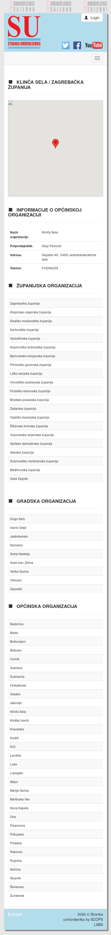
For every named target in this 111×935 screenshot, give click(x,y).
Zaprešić (16, 589)
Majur (14, 781)
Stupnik (15, 878)
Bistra (14, 632)
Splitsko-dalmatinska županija (31, 443)
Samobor (16, 545)
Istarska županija (22, 452)
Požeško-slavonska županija (30, 391)
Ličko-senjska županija (26, 373)
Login (95, 17)
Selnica (15, 869)
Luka (13, 764)
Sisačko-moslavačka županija (31, 321)
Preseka (16, 843)
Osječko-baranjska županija (29, 417)
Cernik (14, 659)
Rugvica (16, 860)
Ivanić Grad (18, 527)
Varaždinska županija (25, 338)
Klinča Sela (18, 711)
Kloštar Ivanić (19, 720)
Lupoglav (16, 773)
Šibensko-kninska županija (29, 426)
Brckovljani (18, 641)
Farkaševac (18, 685)
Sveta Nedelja (20, 554)
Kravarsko (17, 729)
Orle (13, 816)
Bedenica (16, 624)
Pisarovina (17, 825)
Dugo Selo (17, 518)
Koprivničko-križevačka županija (33, 347)
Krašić (14, 738)
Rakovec (16, 851)
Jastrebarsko (19, 536)
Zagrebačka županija (25, 303)
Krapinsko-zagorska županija (30, 312)
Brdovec (16, 650)
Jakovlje (16, 702)
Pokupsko (17, 834)
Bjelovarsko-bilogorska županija (32, 356)
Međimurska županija (25, 469)
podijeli (16, 914)
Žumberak (17, 895)
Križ (12, 746)
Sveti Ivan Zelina (21, 562)
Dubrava (16, 667)
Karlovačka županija (24, 329)
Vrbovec (16, 580)
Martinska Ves (20, 799)
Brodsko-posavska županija (29, 399)
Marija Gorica (19, 790)
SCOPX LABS (97, 922)
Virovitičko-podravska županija (31, 382)
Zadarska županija (23, 408)
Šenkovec (17, 886)
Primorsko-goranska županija (30, 364)
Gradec (15, 694)
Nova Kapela (19, 808)
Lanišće (15, 755)
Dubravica (17, 676)
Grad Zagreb (19, 478)
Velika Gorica (19, 571)
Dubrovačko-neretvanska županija (34, 461)
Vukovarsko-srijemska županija (32, 434)
